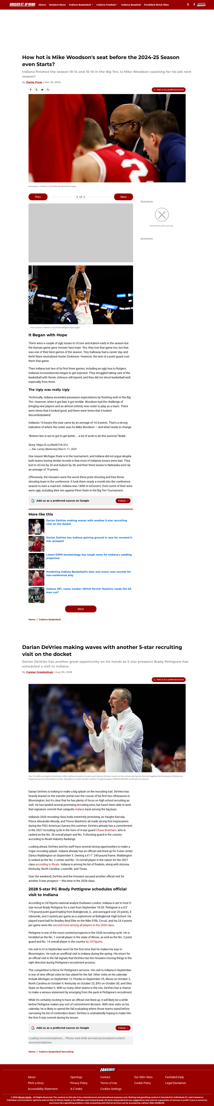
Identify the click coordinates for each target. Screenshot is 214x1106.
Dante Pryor (34, 82)
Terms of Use (108, 1083)
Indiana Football (106, 4)
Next (124, 197)
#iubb (121, 436)
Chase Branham (106, 830)
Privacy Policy (79, 1083)
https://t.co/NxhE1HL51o (52, 444)
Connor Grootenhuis (39, 672)
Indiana (79, 809)
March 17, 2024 (67, 449)
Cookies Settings (110, 1088)
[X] (188, 4)
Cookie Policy (142, 1083)
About (42, 4)
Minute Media (24, 1097)
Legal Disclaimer (175, 1083)
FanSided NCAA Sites (156, 4)
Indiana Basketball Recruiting (56, 1051)
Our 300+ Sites (143, 1077)
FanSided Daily (174, 1077)
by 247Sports (94, 941)
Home (32, 619)
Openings (76, 1077)
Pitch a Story (36, 1083)
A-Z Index (76, 1088)
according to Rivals (47, 864)
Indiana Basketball (80, 4)
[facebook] (194, 4)
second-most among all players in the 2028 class (83, 925)
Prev (38, 197)
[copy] (48, 89)
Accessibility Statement (43, 1088)
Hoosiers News (57, 4)
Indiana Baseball (131, 4)
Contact (105, 1077)
